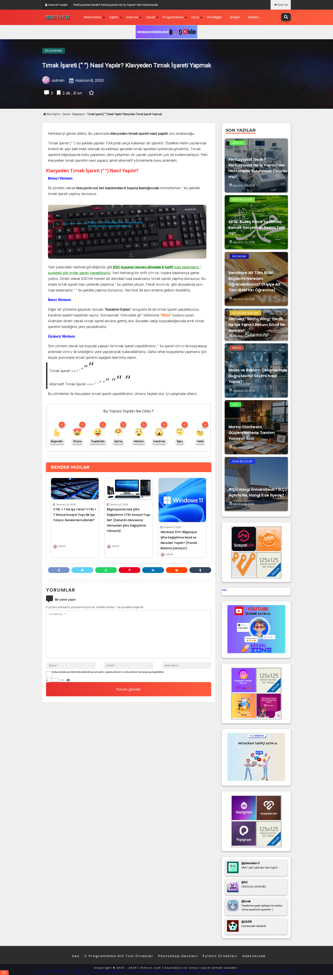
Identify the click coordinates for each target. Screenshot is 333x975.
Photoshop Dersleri (178, 956)
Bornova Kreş (283, 971)
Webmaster (93, 17)
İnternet (132, 17)
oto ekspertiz (218, 971)
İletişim (235, 17)
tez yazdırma (193, 971)
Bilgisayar (53, 51)
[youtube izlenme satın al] (256, 652)
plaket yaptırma (139, 971)
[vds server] (244, 575)
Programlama (173, 17)
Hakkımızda (254, 956)
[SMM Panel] (269, 717)
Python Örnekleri (220, 956)
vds (224, 590)
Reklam (253, 17)
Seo (76, 956)
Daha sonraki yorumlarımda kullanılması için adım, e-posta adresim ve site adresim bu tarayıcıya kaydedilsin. (108, 672)
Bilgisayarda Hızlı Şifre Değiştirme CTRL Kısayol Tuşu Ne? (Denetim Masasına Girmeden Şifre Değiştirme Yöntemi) (128, 520)
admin (62, 546)
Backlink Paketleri (54, 971)
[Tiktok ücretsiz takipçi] (244, 717)
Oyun (195, 17)
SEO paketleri (112, 971)
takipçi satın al (167, 971)
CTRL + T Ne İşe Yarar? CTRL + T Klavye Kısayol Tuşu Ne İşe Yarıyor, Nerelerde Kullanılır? (75, 514)
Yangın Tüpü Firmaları (250, 971)
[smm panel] (269, 550)
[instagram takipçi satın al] (244, 691)
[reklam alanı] (269, 575)
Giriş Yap (283, 4)
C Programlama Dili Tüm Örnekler (118, 956)
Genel (150, 17)
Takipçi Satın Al (85, 971)
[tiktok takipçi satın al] (244, 550)
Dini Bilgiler (214, 17)
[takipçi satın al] (256, 780)
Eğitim (114, 17)
